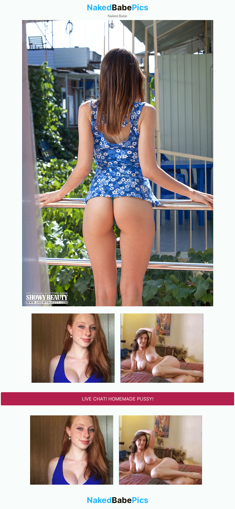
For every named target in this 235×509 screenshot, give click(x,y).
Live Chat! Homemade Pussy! (117, 399)
